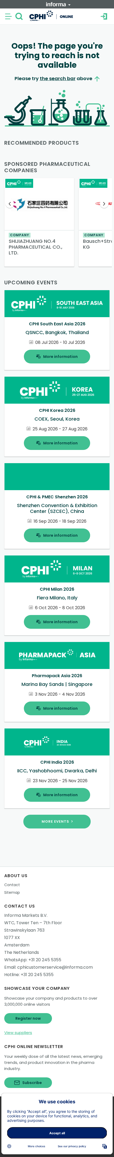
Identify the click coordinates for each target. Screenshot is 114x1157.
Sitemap (12, 892)
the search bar (58, 78)
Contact (12, 884)
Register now (28, 1018)
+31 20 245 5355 (44, 960)
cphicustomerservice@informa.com (55, 967)
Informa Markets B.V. (25, 915)
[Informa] (58, 4)
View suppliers (18, 1032)
